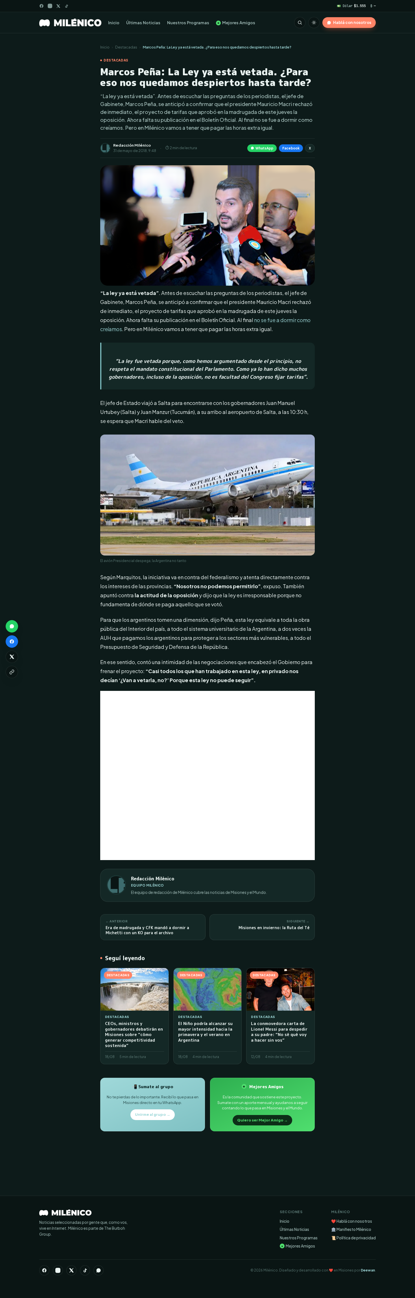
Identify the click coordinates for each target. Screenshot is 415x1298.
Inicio (113, 22)
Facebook (291, 148)
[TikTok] (66, 6)
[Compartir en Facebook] (12, 641)
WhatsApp (264, 148)
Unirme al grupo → (152, 1114)
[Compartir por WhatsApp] (12, 626)
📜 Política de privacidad (353, 1237)
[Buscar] (299, 22)
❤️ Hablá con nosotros (351, 1221)
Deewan (368, 1270)
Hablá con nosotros (352, 22)
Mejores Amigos (236, 22)
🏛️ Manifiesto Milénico (351, 1229)
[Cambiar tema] (314, 22)
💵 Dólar (351, 6)
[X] (71, 1270)
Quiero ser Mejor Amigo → (262, 1120)
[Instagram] (50, 6)
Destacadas (126, 47)
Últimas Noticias (143, 22)
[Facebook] (41, 6)
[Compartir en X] (12, 657)
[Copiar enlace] (12, 672)
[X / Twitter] (58, 6)
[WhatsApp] (98, 1270)
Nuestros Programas (188, 22)
